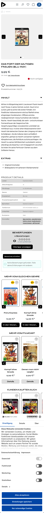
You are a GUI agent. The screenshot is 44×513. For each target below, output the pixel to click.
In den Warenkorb (11, 325)
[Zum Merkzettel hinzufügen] (16, 282)
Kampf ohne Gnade (30, 314)
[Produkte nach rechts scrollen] (40, 306)
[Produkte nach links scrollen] (4, 306)
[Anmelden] (39, 5)
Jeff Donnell (36, 223)
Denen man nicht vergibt (30, 370)
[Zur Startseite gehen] (5, 4)
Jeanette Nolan (36, 219)
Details (10, 381)
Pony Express (10, 313)
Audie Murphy (36, 221)
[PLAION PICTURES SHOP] (2, 11)
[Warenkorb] (33, 4)
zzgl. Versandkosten (14, 75)
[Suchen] (22, 4)
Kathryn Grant (27, 221)
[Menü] (17, 4)
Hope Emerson (27, 223)
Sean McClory (27, 219)
